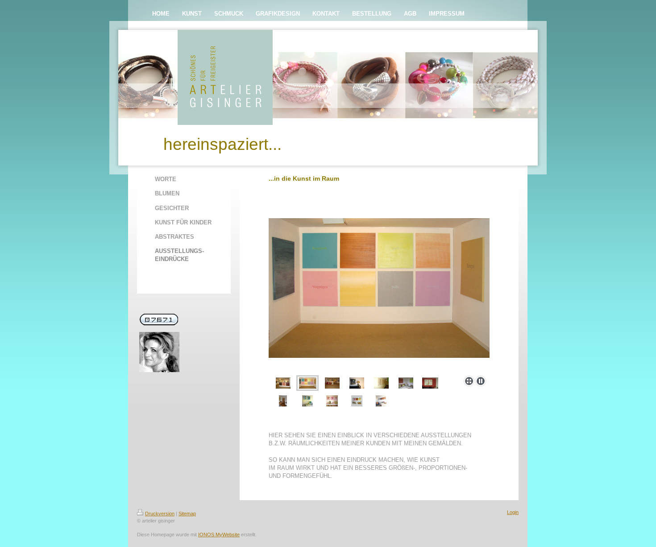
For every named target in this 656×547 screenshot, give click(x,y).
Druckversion (159, 513)
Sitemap (187, 513)
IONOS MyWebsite (219, 534)
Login (513, 512)
